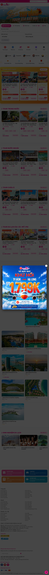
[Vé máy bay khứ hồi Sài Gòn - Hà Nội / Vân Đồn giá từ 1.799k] (24, 287)
